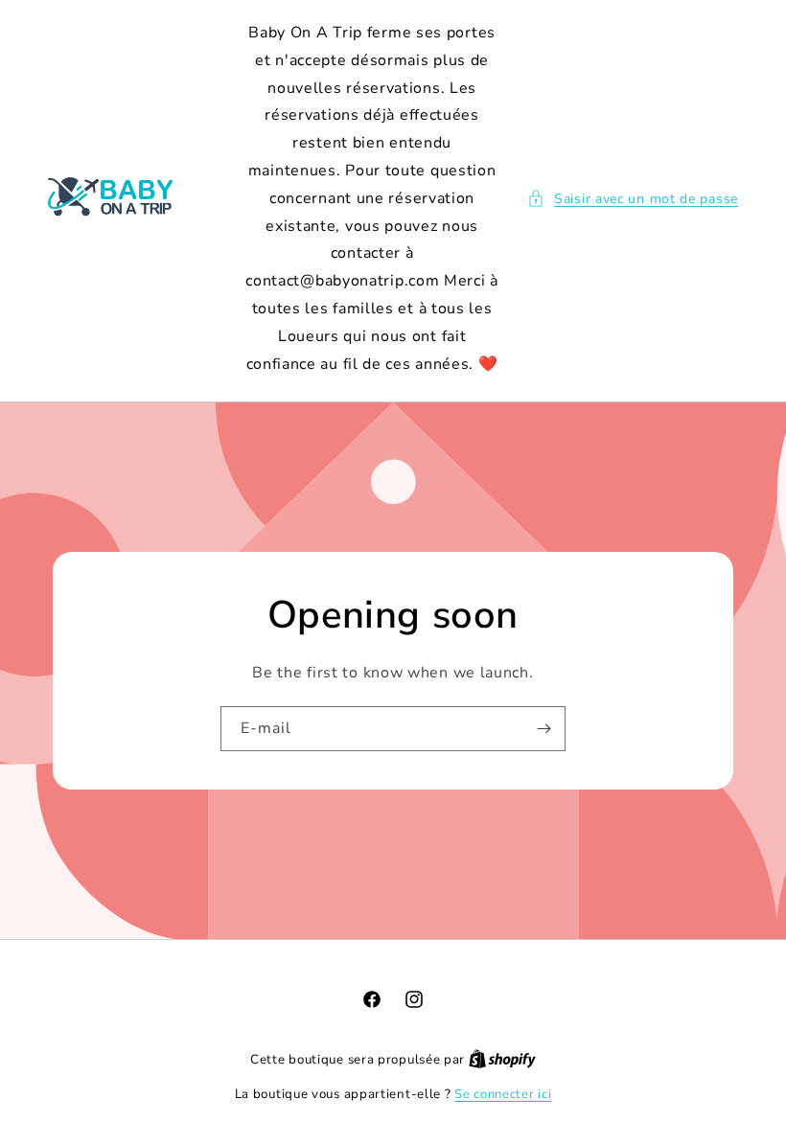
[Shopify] (502, 1059)
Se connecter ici (502, 1094)
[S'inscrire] (543, 728)
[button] (632, 199)
